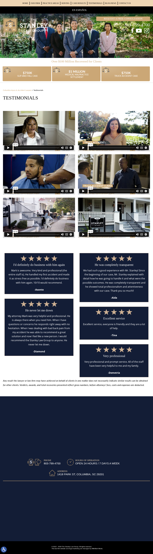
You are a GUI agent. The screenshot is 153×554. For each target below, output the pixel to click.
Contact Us (125, 3)
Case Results (79, 3)
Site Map (48, 533)
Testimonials (95, 3)
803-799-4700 (137, 24)
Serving (65, 3)
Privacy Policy (76, 533)
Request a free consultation (123, 18)
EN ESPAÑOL (79, 10)
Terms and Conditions (97, 533)
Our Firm (35, 3)
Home (25, 3)
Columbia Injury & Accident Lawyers (17, 90)
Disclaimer (61, 533)
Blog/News (110, 3)
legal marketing (74, 548)
